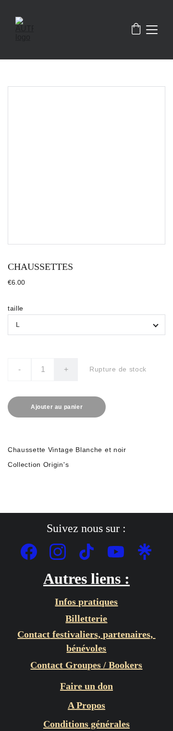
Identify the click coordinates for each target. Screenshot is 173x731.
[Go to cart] (136, 30)
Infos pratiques (86, 601)
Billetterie (86, 618)
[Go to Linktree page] (144, 552)
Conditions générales (86, 724)
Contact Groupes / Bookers (86, 665)
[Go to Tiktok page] (91, 552)
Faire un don (86, 686)
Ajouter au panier (57, 407)
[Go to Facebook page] (34, 552)
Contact (33, 634)
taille (16, 308)
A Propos (86, 705)
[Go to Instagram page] (62, 552)
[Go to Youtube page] (121, 552)
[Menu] (152, 29)
